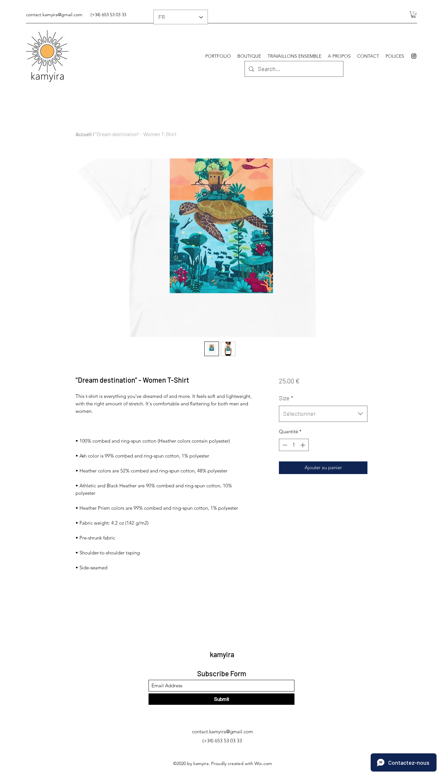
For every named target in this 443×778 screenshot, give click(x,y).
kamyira (222, 654)
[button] (413, 14)
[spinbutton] (293, 445)
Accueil (84, 134)
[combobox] (323, 414)
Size (286, 397)
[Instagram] (414, 56)
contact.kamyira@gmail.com (54, 14)
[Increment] (303, 445)
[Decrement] (284, 445)
